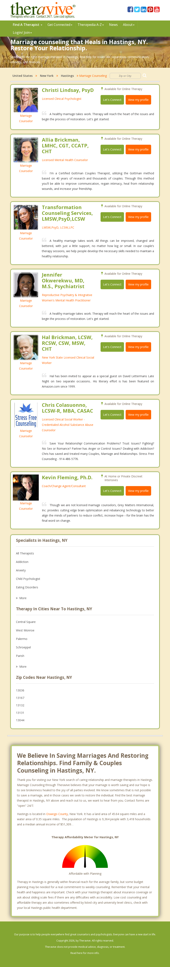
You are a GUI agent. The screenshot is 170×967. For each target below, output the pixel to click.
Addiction (22, 562)
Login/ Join (21, 32)
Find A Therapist (26, 24)
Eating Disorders (27, 587)
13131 (20, 713)
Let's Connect (112, 100)
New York (46, 76)
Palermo (21, 639)
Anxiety (21, 570)
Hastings (67, 76)
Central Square (26, 622)
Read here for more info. (85, 953)
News (113, 24)
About (127, 24)
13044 (20, 720)
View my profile (138, 100)
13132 (20, 705)
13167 (20, 698)
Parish (20, 656)
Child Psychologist (28, 579)
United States (22, 76)
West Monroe (25, 630)
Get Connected (58, 24)
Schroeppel (23, 647)
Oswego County (57, 814)
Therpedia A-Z (90, 24)
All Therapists (25, 553)
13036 (20, 690)
